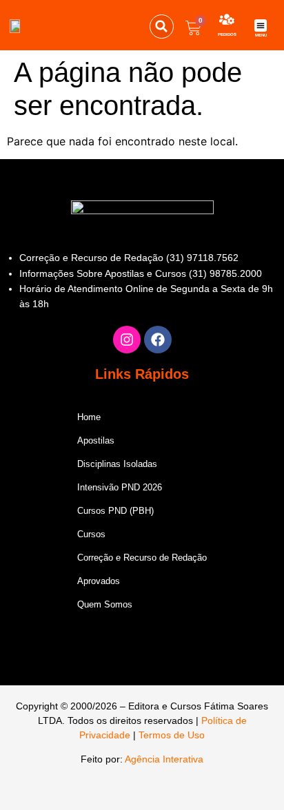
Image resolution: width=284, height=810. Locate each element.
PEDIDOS (227, 34)
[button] (162, 26)
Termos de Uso (172, 734)
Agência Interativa (164, 759)
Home (89, 417)
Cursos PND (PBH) (115, 511)
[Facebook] (158, 339)
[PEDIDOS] (226, 19)
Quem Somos (104, 604)
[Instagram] (127, 339)
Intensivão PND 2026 (119, 487)
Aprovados (98, 581)
